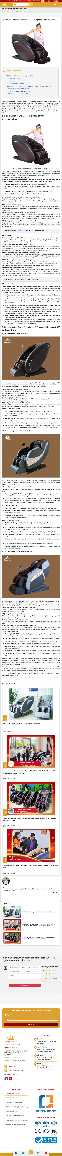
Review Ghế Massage (21, 8)
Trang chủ (4, 8)
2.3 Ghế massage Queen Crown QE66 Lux (20, 94)
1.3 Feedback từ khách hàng (16, 83)
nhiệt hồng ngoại (12, 425)
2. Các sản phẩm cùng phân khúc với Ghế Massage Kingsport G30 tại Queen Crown (29, 86)
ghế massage (52, 109)
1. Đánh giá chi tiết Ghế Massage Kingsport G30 (19, 76)
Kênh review (11, 8)
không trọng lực (15, 532)
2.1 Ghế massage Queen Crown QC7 (18, 89)
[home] (4, 4)
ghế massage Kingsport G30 (51, 383)
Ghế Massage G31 (21, 279)
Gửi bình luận (25, 985)
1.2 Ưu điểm (11, 81)
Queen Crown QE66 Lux (17, 601)
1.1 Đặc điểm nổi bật (14, 78)
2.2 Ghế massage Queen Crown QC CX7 (19, 91)
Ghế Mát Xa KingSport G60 (23, 230)
